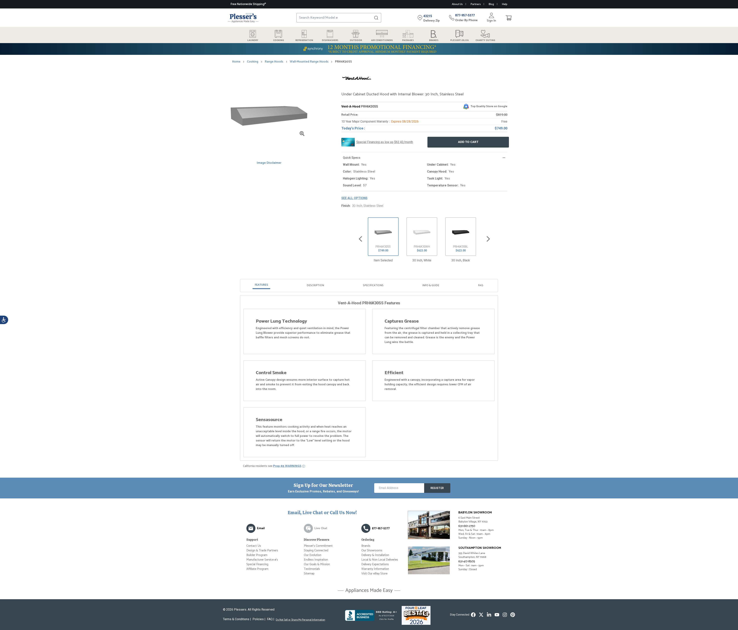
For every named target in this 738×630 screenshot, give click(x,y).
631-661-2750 (466, 526)
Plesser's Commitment (318, 545)
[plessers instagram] (504, 614)
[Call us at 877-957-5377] (365, 528)
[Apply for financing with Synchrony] (369, 49)
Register (437, 488)
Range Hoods (274, 61)
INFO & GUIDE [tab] (430, 285)
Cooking (252, 61)
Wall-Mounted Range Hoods (309, 61)
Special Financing (257, 564)
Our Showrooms (371, 550)
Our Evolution (312, 555)
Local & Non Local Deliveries (379, 559)
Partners (475, 4)
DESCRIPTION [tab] (315, 285)
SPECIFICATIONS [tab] (373, 285)
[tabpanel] (369, 378)
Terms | (237, 619)
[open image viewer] (302, 133)
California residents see (272, 466)
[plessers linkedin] (489, 614)
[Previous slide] (360, 239)
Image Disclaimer (269, 163)
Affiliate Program (257, 569)
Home (236, 61)
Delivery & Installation (375, 555)
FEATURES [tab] (261, 285)
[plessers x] (481, 614)
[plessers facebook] (473, 614)
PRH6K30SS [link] (343, 61)
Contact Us (253, 545)
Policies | (259, 619)
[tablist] (369, 285)
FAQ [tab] (480, 285)
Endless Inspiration (316, 559)
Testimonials (312, 569)
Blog (491, 4)
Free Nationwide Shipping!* (248, 4)
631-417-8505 (466, 561)
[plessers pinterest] (512, 614)
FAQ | (270, 619)
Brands (365, 545)
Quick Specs (351, 157)
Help (504, 4)
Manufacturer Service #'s (262, 559)
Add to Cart (468, 142)
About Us (457, 4)
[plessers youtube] (496, 614)
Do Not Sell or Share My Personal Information (300, 620)
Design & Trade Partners (262, 550)
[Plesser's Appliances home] (243, 17)
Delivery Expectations (375, 564)
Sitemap (309, 573)
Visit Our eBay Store (374, 573)
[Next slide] (488, 239)
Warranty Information (375, 569)
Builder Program (256, 555)
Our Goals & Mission (317, 564)
